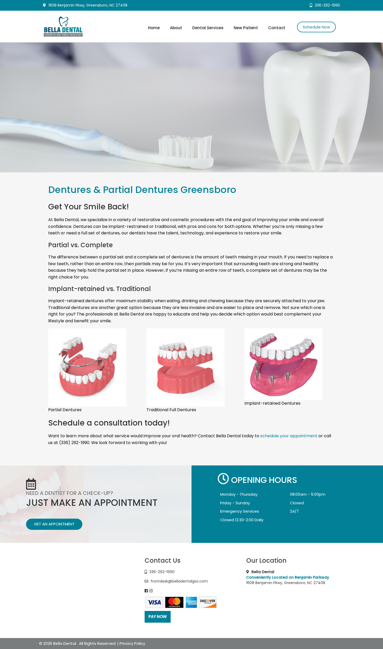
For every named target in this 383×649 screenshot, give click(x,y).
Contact (276, 28)
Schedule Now (316, 27)
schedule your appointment (288, 436)
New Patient (246, 28)
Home (154, 28)
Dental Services (208, 28)
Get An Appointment (54, 524)
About (176, 28)
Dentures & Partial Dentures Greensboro (142, 189)
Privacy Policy (132, 643)
